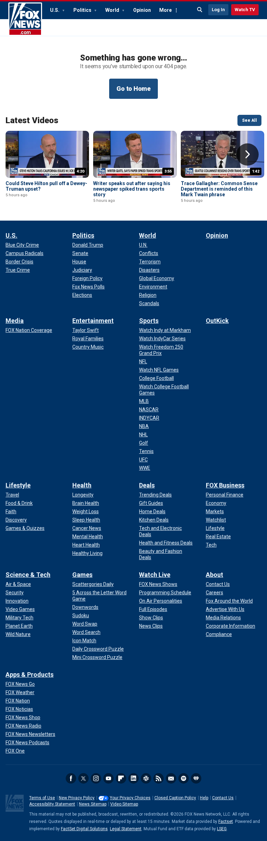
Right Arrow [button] (247, 154)
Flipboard (121, 778)
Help (204, 797)
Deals (147, 485)
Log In (218, 9)
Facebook (71, 778)
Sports (149, 320)
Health (81, 485)
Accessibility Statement (52, 804)
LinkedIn (133, 778)
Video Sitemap (124, 804)
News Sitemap (92, 804)
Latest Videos (32, 120)
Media (15, 320)
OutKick (217, 320)
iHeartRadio (196, 778)
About (214, 574)
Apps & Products (30, 674)
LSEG (222, 828)
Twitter (83, 778)
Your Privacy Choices (130, 797)
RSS (158, 778)
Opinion (142, 10)
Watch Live (154, 574)
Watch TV (245, 9)
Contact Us (223, 797)
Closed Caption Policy (175, 797)
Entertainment (93, 320)
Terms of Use (42, 797)
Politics (82, 10)
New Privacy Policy (77, 797)
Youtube (108, 778)
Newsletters (171, 778)
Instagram (96, 778)
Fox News (25, 19)
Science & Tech (28, 574)
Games (82, 574)
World (112, 10)
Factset (225, 821)
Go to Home (133, 88)
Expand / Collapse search (200, 9)
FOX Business (225, 485)
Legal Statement (125, 828)
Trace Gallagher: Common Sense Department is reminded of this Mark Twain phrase (219, 189)
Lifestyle (18, 485)
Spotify (183, 778)
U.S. (55, 10)
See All (249, 120)
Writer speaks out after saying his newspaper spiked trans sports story (131, 189)
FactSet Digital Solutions (84, 828)
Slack (146, 778)
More (165, 10)
